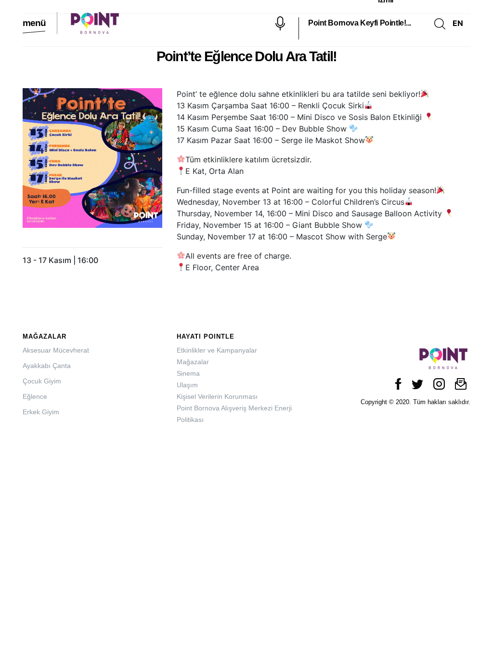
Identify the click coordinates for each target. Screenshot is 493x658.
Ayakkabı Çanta (47, 365)
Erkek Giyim (41, 412)
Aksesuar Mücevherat (56, 350)
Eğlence (35, 396)
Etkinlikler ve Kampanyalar (217, 350)
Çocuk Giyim (42, 381)
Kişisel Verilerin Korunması (217, 396)
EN (458, 23)
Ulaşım (187, 385)
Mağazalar (193, 362)
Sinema (188, 373)
